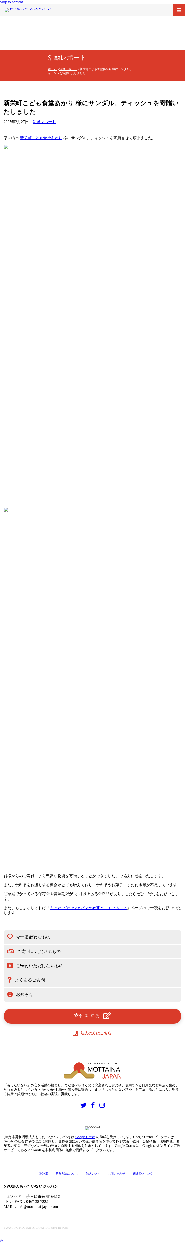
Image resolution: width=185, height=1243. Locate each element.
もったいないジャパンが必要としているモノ (88, 908)
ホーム (52, 69)
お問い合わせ (116, 1173)
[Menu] (179, 10)
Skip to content (11, 2)
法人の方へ (93, 1173)
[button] (92, 937)
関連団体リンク (143, 1173)
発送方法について (67, 1173)
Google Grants (85, 1137)
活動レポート (68, 69)
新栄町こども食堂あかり (41, 138)
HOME (43, 1173)
